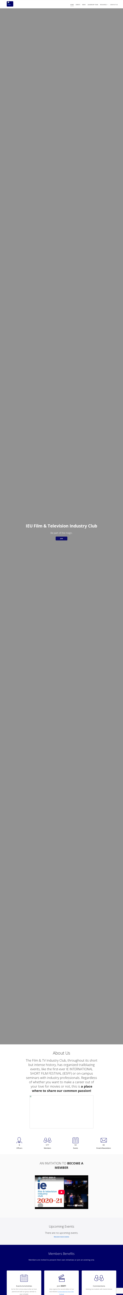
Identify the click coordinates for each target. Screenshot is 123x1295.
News (84, 4)
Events (78, 4)
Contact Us (114, 4)
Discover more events (61, 1237)
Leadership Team (93, 4)
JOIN (61, 538)
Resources (103, 4)
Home (72, 4)
